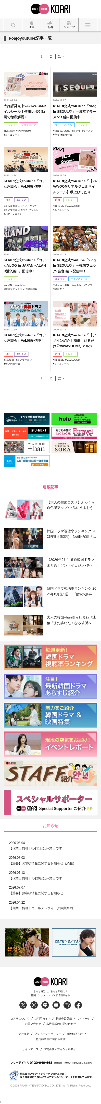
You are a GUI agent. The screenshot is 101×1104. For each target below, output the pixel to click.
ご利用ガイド (42, 1018)
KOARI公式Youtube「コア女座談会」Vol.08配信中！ (25, 183)
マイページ (83, 1018)
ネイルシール (12, 134)
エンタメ (21, 199)
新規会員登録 (64, 1018)
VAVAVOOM (24, 131)
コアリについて (19, 1018)
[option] (27, 942)
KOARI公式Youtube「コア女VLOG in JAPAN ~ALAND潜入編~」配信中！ (25, 265)
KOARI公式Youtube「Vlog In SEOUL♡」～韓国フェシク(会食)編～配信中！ (74, 265)
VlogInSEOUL (62, 131)
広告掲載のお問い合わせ (61, 1024)
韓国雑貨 (32, 289)
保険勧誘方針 (74, 1034)
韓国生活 (67, 134)
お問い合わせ (33, 1024)
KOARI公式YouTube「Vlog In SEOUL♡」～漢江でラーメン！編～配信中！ (75, 111)
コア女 (76, 131)
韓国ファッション (15, 289)
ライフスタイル (63, 124)
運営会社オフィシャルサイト (61, 1049)
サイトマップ (30, 1049)
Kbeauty (10, 131)
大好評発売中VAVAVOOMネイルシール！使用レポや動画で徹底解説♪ (25, 111)
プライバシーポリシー (47, 1034)
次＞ (61, 56)
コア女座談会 (12, 210)
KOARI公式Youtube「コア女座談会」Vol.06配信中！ (25, 337)
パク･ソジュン (30, 210)
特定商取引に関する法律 (50, 1039)
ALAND (9, 285)
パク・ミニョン (13, 213)
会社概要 (23, 1034)
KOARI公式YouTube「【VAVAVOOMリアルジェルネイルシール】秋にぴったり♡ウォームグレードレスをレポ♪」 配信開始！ (75, 187)
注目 (8, 199)
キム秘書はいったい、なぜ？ (21, 206)
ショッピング (28, 124)
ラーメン (88, 131)
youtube (20, 285)
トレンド (11, 124)
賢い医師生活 (12, 363)
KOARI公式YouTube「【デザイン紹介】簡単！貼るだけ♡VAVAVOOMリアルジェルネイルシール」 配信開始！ (74, 341)
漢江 (56, 134)
